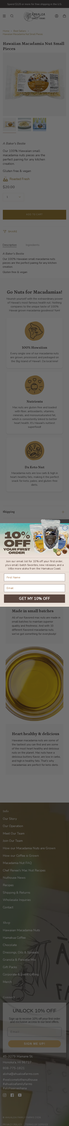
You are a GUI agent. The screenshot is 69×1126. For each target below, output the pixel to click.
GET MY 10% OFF (34, 598)
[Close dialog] (65, 527)
